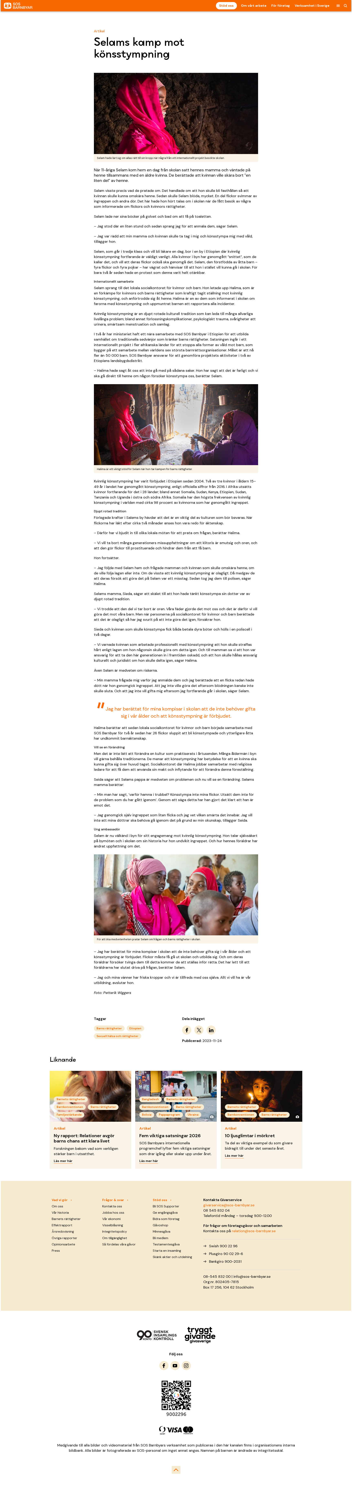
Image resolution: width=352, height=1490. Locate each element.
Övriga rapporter (64, 1238)
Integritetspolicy (114, 1231)
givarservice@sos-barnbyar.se (228, 1205)
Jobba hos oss (113, 1212)
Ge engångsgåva (165, 1212)
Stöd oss (226, 5)
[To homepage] (18, 6)
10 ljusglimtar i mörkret (250, 1136)
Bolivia (146, 1114)
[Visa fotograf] (212, 1117)
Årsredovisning (63, 1231)
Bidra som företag (166, 1219)
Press (56, 1250)
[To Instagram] (186, 1365)
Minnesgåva (161, 1231)
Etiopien (135, 1028)
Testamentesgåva (166, 1244)
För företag (280, 5)
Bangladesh (150, 1099)
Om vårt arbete (253, 5)
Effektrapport (62, 1225)
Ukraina (193, 1114)
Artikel (99, 31)
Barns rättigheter (109, 1028)
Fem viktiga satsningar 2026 (170, 1136)
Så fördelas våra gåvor (119, 1244)
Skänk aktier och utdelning (172, 1257)
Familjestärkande (69, 1114)
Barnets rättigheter (71, 1099)
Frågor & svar (113, 1200)
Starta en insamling (167, 1250)
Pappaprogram (169, 1114)
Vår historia (60, 1212)
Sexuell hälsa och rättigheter (117, 1036)
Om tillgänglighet (114, 1238)
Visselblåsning (112, 1225)
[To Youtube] (175, 1365)
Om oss (57, 1206)
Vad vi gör (60, 1200)
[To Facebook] (163, 1365)
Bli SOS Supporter (166, 1206)
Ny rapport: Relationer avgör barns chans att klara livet (84, 1138)
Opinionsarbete (63, 1244)
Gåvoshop (160, 1225)
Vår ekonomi (111, 1219)
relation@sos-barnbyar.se (254, 1231)
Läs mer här (63, 1161)
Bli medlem (160, 1238)
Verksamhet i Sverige (312, 5)
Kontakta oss (112, 1206)
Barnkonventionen (70, 1107)
